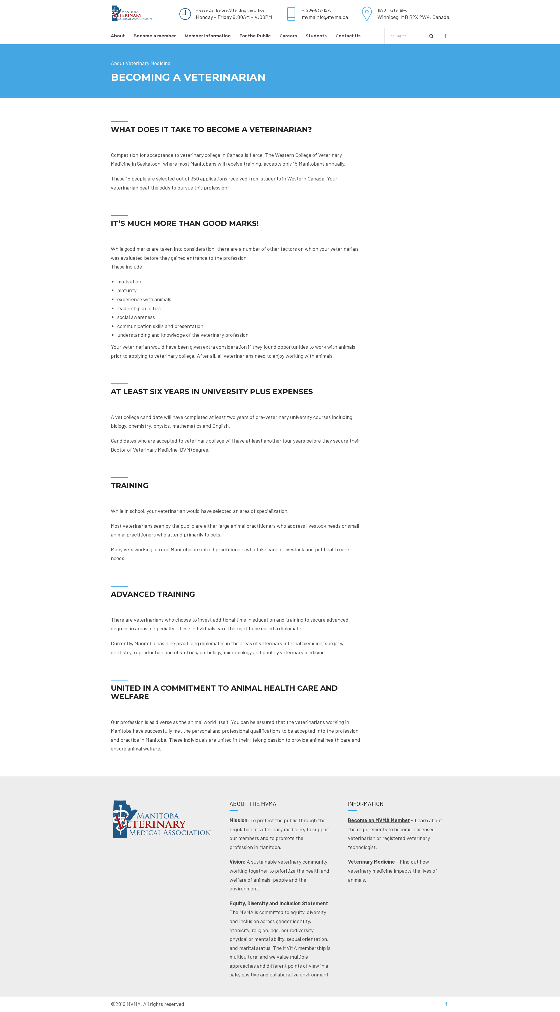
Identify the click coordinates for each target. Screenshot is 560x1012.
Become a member (155, 35)
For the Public (255, 35)
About (118, 35)
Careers (288, 35)
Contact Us (347, 35)
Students (316, 35)
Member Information (208, 35)
